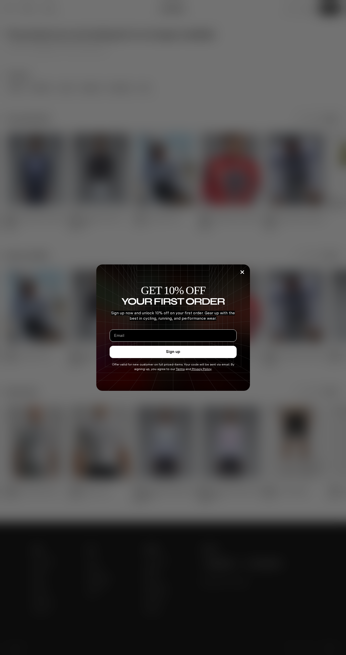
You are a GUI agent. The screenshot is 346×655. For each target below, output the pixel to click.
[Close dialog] (242, 272)
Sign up (173, 351)
